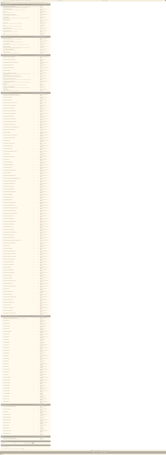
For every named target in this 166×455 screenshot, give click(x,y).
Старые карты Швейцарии (6, 393)
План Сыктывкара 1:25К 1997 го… (44, 172)
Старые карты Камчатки (6, 159)
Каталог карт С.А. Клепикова (21, 6)
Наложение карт (8, 2)
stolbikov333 (41, 23)
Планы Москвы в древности (6, 70)
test (40, 433)
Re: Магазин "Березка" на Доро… (43, 46)
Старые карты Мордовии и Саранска (8, 199)
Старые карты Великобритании (7, 331)
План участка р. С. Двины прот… (43, 102)
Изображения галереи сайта (5, 404)
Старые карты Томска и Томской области (8, 264)
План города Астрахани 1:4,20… (43, 105)
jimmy (40, 87)
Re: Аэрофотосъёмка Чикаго (43, 374)
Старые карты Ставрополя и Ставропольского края (9, 256)
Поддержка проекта (38, 6)
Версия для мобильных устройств (39, 2)
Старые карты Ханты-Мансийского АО (8, 291)
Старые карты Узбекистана (6, 382)
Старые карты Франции (6, 390)
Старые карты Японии (6, 401)
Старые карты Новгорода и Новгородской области (9, 210)
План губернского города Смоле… (44, 253)
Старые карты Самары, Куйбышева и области (9, 237)
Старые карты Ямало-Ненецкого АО (7, 310)
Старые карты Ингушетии (6, 140)
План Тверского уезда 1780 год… (43, 261)
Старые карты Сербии (6, 371)
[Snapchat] (98, 452)
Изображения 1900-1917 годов (7, 422)
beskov (40, 52)
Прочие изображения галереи (7, 433)
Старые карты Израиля (6, 336)
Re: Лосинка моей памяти (43, 25)
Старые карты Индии (6, 339)
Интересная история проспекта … (43, 43)
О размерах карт (37, 4)
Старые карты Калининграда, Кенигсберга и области (10, 151)
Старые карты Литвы (6, 366)
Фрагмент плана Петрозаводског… (44, 164)
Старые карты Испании (6, 342)
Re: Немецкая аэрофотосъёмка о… (44, 110)
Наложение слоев (31, 2)
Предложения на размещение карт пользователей (9, 14)
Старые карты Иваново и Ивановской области (9, 137)
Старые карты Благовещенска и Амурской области (9, 113)
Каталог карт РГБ (25, 6)
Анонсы (4, 25)
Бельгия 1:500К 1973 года (43, 328)
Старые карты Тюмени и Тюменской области (9, 272)
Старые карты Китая (5, 355)
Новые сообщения (21, 4)
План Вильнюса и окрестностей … (43, 366)
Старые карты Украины (6, 385)
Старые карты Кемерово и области (7, 167)
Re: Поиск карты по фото (43, 33)
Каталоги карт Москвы (6, 89)
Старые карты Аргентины (6, 323)
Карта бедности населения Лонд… (43, 331)
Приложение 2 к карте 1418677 (43, 411)
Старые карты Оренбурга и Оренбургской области (9, 221)
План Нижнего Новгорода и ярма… (44, 94)
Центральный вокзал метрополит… (44, 422)
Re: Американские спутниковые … (44, 14)
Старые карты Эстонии (6, 398)
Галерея (28, 6)
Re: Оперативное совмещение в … (43, 30)
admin (40, 9)
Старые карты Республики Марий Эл (8, 194)
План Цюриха (41, 393)
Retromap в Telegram (34, 2)
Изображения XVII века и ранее (7, 430)
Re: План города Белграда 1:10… (43, 371)
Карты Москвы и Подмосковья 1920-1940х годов (9, 59)
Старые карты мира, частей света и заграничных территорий (10, 316)
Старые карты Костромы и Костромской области (9, 175)
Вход (24, 0)
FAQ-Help (27, 0)
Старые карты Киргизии (6, 358)
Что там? (20, 0)
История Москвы (9, 6)
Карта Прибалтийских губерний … (44, 363)
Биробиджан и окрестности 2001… (44, 132)
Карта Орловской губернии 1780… (44, 218)
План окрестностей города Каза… (43, 148)
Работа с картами (13, 0)
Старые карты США (5, 374)
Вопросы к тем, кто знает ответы (14, 4)
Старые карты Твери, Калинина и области (8, 261)
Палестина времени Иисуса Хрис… (44, 336)
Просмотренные (17, 0)
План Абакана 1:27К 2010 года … (43, 288)
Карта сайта (30, 6)
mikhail (41, 353)
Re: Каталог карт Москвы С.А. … (43, 89)
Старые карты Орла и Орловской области (8, 218)
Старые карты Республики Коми (7, 172)
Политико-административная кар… (44, 358)
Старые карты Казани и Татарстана (7, 148)
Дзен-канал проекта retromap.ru (43, 11)
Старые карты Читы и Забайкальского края (8, 302)
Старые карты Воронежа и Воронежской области (9, 124)
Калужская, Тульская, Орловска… (44, 156)
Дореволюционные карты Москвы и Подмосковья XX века (10, 62)
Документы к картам (5, 411)
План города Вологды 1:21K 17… (43, 129)
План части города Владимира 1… (44, 121)
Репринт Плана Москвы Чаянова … (44, 430)
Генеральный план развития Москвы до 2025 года (9, 78)
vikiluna (41, 28)
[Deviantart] (106, 452)
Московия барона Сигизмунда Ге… (44, 70)
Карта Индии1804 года (42, 339)
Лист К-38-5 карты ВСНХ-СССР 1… (44, 256)
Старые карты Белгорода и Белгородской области (9, 110)
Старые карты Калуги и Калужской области (8, 156)
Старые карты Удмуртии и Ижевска (7, 275)
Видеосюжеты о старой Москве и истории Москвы (9, 438)
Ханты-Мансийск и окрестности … (44, 291)
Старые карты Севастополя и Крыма (8, 248)
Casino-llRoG (22, 448)
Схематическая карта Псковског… (44, 229)
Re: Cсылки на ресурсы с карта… (43, 22)
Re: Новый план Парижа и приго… (44, 390)
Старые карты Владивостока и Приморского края (9, 118)
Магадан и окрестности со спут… (43, 191)
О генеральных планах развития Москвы (8, 49)
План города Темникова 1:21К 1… (44, 199)
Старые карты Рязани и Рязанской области (8, 234)
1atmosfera (41, 428)
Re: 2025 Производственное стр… (43, 78)
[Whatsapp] (94, 452)
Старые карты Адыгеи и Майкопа (7, 97)
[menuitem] (100, 450)
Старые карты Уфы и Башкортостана (8, 283)
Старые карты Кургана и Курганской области (9, 183)
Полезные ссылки (5, 22)
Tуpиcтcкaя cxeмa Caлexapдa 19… (44, 310)
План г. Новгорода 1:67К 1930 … (43, 210)
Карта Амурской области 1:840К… (44, 113)
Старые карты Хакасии (6, 288)
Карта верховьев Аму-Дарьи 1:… (43, 382)
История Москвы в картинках (13, 6)
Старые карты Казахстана (6, 350)
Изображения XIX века (6, 425)
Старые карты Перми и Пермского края (8, 226)
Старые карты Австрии (6, 320)
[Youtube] (93, 452)
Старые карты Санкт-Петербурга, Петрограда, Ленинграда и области (12, 240)
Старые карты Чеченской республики (8, 299)
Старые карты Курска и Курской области (8, 186)
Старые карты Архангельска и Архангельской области (10, 102)
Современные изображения (6, 414)
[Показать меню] (165, 0)
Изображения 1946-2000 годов (7, 417)
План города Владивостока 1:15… (44, 118)
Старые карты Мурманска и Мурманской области (9, 202)
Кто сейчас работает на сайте (33, 6)
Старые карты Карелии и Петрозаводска (8, 164)
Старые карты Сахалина (6, 245)
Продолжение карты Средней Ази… (44, 347)
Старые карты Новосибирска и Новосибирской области (10, 213)
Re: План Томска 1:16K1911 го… (43, 264)
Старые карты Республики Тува (7, 267)
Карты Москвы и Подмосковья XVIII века (8, 67)
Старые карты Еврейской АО (7, 132)
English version (44, 2)
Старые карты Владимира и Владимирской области (9, 121)
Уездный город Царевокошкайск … (44, 194)
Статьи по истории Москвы (6, 43)
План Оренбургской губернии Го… (44, 283)
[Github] (103, 452)
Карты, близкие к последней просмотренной (23, 2)
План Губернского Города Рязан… (44, 234)
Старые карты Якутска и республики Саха (8, 307)
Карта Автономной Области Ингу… (44, 140)
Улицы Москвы (17, 6)
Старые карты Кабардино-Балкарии (7, 145)
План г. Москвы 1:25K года (43, 59)
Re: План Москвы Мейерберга (43, 406)
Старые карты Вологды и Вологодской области (9, 129)
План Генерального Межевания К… (44, 67)
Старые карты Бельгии (6, 328)
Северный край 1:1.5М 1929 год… (44, 221)
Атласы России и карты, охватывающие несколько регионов (11, 94)
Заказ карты (30, 0)
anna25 (40, 44)
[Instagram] (101, 452)
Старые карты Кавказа (6, 347)
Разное (4, 33)
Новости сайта (18, 4)
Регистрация (5, 441)
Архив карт (23, 0)
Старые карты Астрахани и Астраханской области (9, 105)
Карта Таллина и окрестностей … (43, 398)
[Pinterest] (100, 452)
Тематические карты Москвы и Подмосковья (9, 81)
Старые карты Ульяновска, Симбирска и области (9, 280)
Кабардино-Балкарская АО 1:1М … (44, 145)
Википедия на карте (5, 6)
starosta (40, 90)
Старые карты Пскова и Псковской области (8, 229)
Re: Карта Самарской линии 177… (44, 237)
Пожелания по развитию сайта (7, 30)
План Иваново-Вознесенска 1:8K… (44, 137)
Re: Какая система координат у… (43, 38)
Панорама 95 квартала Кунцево (43, 414)
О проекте (43, 4)
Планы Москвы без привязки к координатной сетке (9, 406)
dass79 (40, 41)
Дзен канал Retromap (2, 6)
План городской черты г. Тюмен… (43, 272)
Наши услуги (24, 4)
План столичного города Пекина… (44, 355)
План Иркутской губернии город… (44, 307)
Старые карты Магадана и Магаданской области (9, 191)
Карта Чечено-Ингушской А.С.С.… (44, 299)
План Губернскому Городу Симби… (44, 280)
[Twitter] (96, 452)
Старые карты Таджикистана (7, 377)
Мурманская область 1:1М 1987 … (44, 202)
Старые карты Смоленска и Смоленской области (9, 253)
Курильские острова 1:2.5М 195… (43, 245)
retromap (41, 154)
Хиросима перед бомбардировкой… (44, 401)
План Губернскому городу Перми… (44, 226)
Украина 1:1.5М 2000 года (43, 385)
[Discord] (105, 452)
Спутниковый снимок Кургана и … (44, 183)
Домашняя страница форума (2, 4)
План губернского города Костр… (43, 175)
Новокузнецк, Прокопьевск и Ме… (44, 167)
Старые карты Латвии (6, 363)
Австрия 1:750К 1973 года (43, 320)
